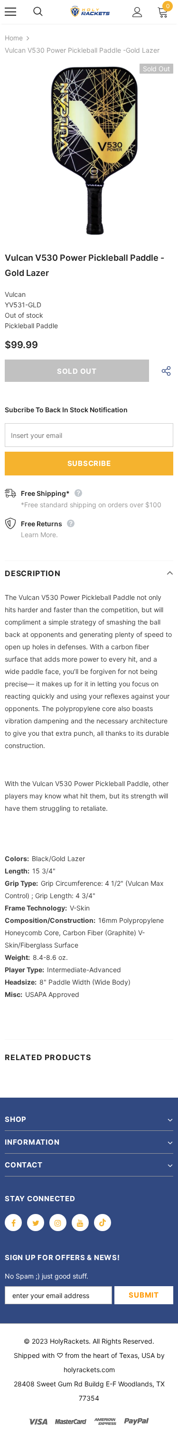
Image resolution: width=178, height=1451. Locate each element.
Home (14, 38)
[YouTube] (80, 1222)
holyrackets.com (89, 1370)
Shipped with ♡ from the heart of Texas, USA (84, 1355)
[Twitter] (35, 1222)
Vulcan (15, 294)
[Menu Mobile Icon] (10, 12)
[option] (89, 151)
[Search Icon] (47, 12)
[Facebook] (13, 1222)
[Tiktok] (102, 1222)
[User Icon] (137, 12)
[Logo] (90, 11)
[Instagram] (57, 1222)
